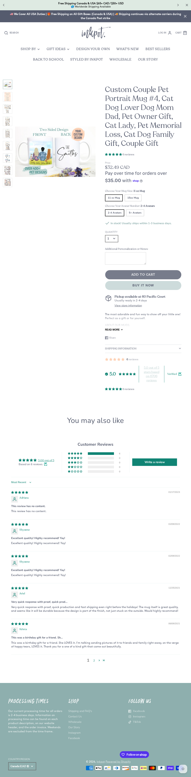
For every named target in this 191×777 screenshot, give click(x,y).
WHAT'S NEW (127, 49)
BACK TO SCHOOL (48, 59)
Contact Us (75, 716)
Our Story (74, 727)
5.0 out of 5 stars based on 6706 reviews (151, 374)
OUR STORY (148, 59)
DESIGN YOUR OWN (93, 49)
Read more (112, 329)
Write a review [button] (155, 462)
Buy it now (143, 285)
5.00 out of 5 (46, 460)
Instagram (74, 733)
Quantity (111, 232)
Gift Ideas (56, 49)
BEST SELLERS (157, 49)
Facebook (74, 738)
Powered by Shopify (118, 762)
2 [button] (94, 660)
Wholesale (75, 722)
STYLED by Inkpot (86, 59)
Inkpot (101, 762)
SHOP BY (28, 49)
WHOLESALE (120, 59)
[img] (19, 492)
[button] (114, 154)
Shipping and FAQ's (80, 711)
